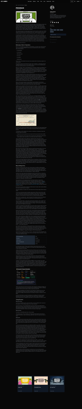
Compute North (18, 184)
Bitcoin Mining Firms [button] (54, 39)
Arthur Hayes (52, 26)
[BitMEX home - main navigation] (4, 1)
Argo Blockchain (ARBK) (35, 184)
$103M (43, 182)
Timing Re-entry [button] (53, 42)
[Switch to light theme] (75, 1)
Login (72, 1)
